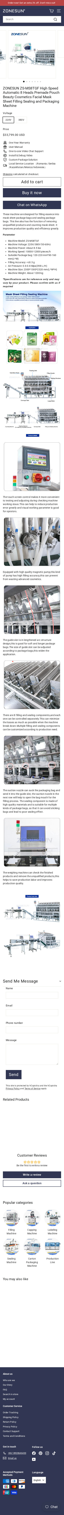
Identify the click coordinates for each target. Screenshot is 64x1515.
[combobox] (32, 19)
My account (9, 1399)
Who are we (9, 1380)
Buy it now (32, 192)
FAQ (5, 1389)
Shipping (8, 174)
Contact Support (11, 1431)
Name (9, 988)
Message (11, 1040)
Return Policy (9, 1422)
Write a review (32, 1174)
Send (13, 1074)
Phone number (14, 1022)
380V (21, 119)
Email (9, 1005)
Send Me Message (20, 981)
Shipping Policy (10, 1417)
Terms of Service (33, 1088)
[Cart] (51, 11)
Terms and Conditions (14, 1436)
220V (8, 119)
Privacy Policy (13, 1088)
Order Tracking (10, 1412)
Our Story (7, 1385)
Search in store (10, 1394)
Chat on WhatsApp (32, 205)
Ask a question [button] (32, 1183)
